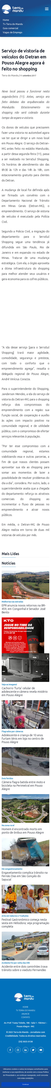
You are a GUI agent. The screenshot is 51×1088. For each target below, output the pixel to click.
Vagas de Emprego (12, 32)
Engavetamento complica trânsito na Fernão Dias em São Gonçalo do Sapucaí (25, 876)
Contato (25, 1017)
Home (6, 20)
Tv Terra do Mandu (13, 24)
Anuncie (25, 1014)
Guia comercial (10, 28)
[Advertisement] (25, 314)
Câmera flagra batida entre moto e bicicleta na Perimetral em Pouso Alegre (23, 785)
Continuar (25, 1084)
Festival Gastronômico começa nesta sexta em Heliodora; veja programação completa (25, 923)
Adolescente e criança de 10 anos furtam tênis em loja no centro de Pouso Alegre (23, 738)
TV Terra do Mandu (25, 1010)
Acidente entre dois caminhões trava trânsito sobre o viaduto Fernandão (24, 968)
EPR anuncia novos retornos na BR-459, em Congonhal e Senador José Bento (24, 609)
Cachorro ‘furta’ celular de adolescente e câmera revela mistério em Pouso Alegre (25, 691)
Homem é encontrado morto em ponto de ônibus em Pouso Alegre (23, 830)
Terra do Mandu (10, 75)
